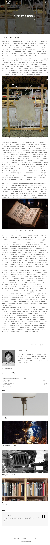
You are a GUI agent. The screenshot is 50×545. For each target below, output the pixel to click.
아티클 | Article (6, 378)
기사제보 (29, 539)
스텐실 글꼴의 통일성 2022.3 (7, 383)
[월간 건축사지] (8, 2)
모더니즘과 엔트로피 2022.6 (7, 380)
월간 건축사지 (7, 515)
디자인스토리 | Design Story (14, 378)
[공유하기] (6, 373)
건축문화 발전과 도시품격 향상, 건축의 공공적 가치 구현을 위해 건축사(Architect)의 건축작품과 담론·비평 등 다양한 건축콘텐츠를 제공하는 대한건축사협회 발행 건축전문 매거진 (22, 517)
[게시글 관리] (8, 373)
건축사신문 (24, 539)
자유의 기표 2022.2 (6, 386)
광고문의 (34, 539)
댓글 (3, 510)
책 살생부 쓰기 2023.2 (6, 384)
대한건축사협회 (17, 539)
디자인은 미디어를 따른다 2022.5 (8, 381)
